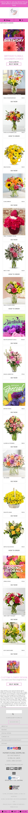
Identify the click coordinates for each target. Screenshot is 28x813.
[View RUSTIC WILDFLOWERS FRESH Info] (14, 633)
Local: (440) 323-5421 (14, 761)
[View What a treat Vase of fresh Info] (14, 256)
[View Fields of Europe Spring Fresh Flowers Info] (14, 290)
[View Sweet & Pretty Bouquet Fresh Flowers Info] (14, 601)
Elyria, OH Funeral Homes (10, 793)
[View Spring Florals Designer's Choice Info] (14, 567)
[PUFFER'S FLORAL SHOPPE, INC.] (14, 16)
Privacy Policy (7, 804)
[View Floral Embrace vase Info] (14, 185)
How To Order (14, 136)
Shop (8, 20)
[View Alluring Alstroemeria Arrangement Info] (14, 428)
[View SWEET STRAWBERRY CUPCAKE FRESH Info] (14, 221)
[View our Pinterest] (17, 749)
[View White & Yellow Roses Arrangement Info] (14, 532)
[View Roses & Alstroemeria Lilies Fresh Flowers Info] (14, 118)
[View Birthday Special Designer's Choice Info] (14, 394)
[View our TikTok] (19, 749)
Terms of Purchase (18, 804)
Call (5, 812)
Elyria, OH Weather (6, 799)
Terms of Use (14, 807)
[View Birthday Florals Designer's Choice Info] (14, 40)
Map (15, 812)
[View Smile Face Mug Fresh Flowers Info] (14, 152)
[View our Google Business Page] (11, 749)
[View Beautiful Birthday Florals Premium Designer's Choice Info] (14, 325)
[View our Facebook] (8, 749)
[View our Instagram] (14, 749)
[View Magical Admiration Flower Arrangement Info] (14, 359)
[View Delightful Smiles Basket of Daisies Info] (14, 498)
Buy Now (13, 64)
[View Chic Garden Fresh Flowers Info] (14, 463)
